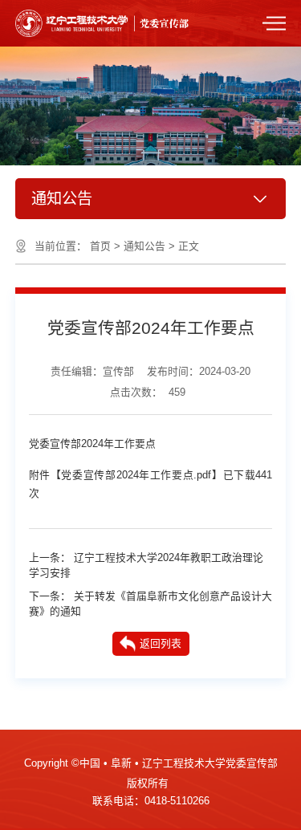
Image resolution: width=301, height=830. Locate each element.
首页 (100, 246)
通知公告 (144, 246)
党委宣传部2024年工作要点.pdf (136, 475)
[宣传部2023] (126, 22)
